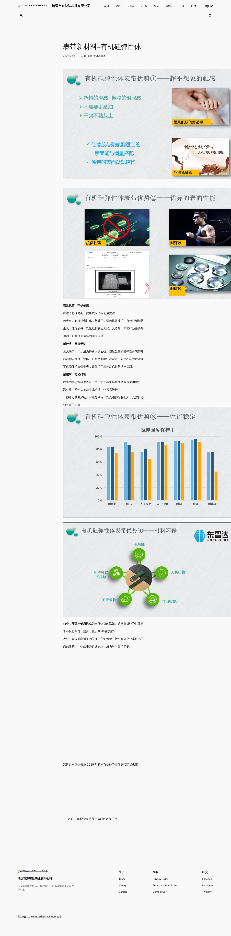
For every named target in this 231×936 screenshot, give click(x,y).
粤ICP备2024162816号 (30, 916)
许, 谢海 (88, 55)
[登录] (21, 15)
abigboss (51, 916)
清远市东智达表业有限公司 (71, 6)
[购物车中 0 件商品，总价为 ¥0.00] (209, 15)
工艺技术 (101, 55)
